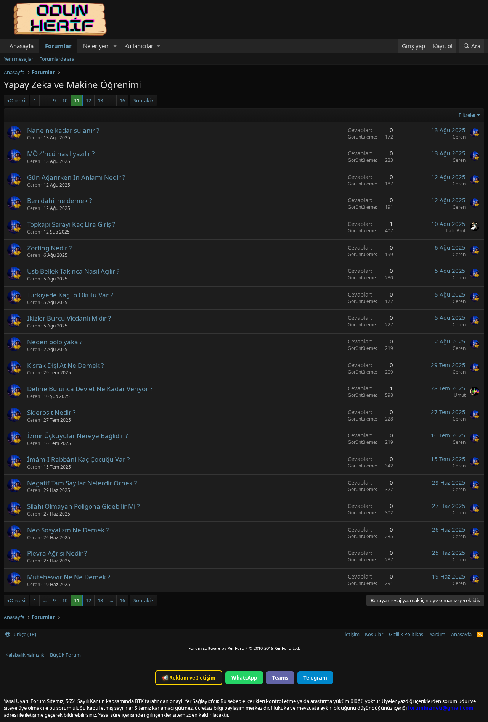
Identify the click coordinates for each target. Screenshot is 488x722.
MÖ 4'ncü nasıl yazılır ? (61, 153)
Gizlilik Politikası (406, 634)
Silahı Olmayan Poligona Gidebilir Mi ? (83, 506)
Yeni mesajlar (18, 58)
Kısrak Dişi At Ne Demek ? (65, 365)
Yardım (437, 634)
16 (122, 100)
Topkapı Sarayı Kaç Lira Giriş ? (71, 224)
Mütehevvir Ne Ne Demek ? (68, 576)
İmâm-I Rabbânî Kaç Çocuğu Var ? (78, 459)
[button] (115, 46)
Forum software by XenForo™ (244, 648)
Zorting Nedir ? (49, 247)
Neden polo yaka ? (54, 341)
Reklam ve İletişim (188, 677)
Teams (280, 677)
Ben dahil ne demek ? (59, 200)
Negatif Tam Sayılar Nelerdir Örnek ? (82, 483)
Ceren (33, 137)
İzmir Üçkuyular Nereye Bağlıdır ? (77, 435)
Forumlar (58, 46)
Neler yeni (96, 46)
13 (100, 100)
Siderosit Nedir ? (51, 412)
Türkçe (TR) (23, 634)
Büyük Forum (65, 654)
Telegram (315, 677)
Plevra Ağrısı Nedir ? (57, 553)
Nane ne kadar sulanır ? (63, 130)
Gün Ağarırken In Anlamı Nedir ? (76, 177)
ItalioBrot (456, 230)
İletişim (351, 634)
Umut (460, 395)
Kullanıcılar (138, 46)
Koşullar (374, 634)
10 (64, 100)
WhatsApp (244, 677)
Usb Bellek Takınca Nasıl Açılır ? (73, 271)
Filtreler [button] (467, 114)
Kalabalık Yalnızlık (24, 654)
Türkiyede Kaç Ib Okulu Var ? (70, 294)
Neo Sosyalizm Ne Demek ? (68, 529)
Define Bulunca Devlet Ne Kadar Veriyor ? (89, 388)
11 (76, 100)
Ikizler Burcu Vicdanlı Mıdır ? (69, 318)
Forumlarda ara (56, 58)
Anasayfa (22, 46)
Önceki (17, 100)
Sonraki (142, 100)
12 (88, 100)
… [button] (45, 100)
